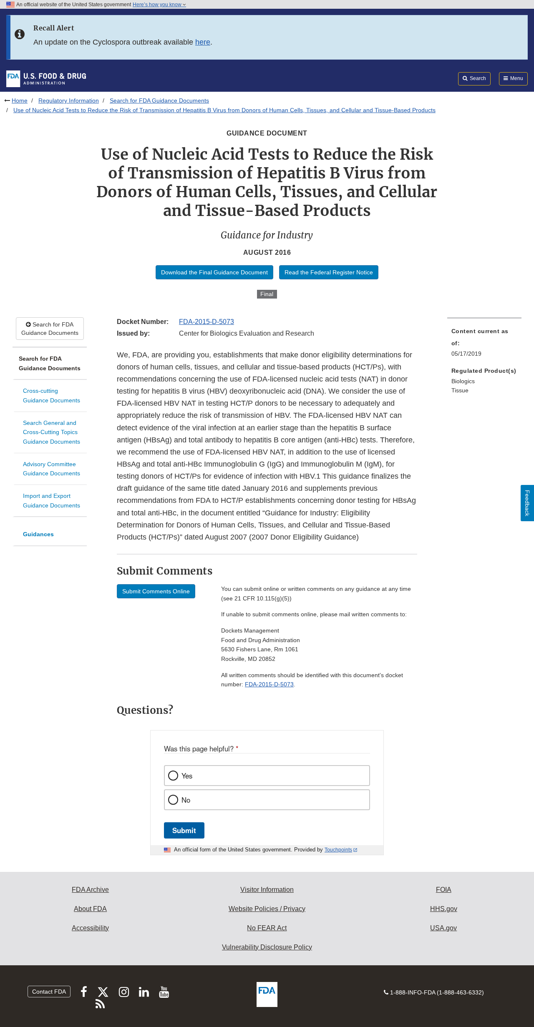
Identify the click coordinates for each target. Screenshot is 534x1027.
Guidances (38, 534)
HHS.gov (443, 908)
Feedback (527, 503)
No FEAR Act (267, 928)
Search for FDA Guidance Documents (159, 100)
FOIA (443, 889)
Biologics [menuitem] (463, 381)
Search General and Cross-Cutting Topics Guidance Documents (51, 432)
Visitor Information (267, 889)
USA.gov (443, 928)
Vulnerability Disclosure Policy (267, 947)
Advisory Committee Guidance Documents (51, 469)
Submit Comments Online (156, 591)
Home (20, 100)
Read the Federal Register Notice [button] (329, 272)
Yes (186, 776)
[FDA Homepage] (46, 78)
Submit (184, 830)
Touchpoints (338, 850)
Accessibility (90, 928)
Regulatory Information (68, 100)
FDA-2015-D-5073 (206, 321)
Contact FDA (49, 991)
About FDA (90, 908)
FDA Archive (90, 889)
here (202, 42)
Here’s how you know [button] (158, 5)
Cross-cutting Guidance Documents (51, 395)
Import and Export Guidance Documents (51, 500)
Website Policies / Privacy (267, 908)
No (185, 800)
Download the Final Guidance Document (214, 272)
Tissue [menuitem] (460, 390)
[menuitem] (484, 345)
